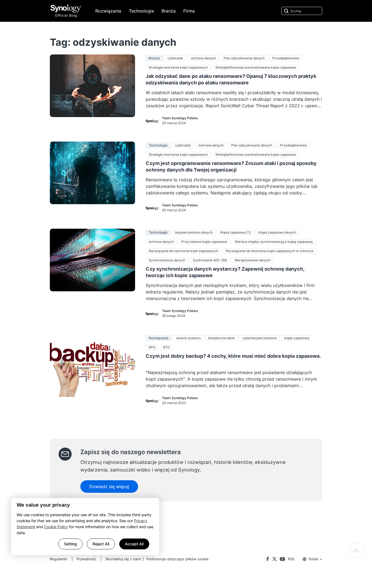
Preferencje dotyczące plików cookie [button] (177, 559)
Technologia (141, 11)
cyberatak (175, 58)
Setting (70, 543)
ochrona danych (203, 58)
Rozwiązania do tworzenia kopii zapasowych (183, 251)
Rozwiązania (108, 11)
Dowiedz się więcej (109, 486)
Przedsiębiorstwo (285, 58)
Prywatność (86, 559)
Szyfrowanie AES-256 (210, 260)
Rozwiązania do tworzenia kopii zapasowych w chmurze (269, 251)
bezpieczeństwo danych (194, 232)
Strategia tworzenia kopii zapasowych (178, 67)
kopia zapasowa (296, 338)
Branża (168, 11)
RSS (291, 559)
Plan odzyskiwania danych (244, 58)
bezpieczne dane (221, 338)
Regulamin (58, 559)
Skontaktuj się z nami (123, 559)
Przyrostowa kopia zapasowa (204, 242)
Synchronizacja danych (167, 260)
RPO (152, 347)
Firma (189, 11)
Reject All (101, 543)
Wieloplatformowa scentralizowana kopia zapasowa (255, 67)
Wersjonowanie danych (252, 260)
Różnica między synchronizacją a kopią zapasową (274, 242)
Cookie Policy (56, 526)
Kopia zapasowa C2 (235, 232)
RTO (166, 347)
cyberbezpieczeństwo (259, 338)
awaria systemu (188, 338)
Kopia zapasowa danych (277, 232)
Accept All (134, 543)
